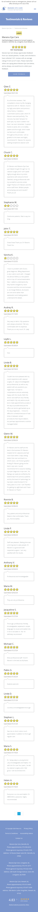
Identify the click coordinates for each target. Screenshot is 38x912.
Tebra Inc (18, 828)
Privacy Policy (28, 828)
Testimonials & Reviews (20, 28)
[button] (35, 9)
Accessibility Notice (26, 833)
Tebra (27, 905)
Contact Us (19, 838)
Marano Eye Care (7, 28)
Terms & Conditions (11, 833)
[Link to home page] (16, 9)
